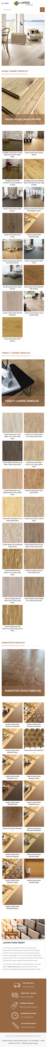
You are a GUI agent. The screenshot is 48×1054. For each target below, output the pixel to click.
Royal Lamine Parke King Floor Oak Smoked (33, 288)
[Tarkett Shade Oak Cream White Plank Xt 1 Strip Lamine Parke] (12, 479)
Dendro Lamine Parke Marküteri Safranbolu (34, 725)
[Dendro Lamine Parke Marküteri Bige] (34, 869)
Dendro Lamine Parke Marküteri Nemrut (12, 908)
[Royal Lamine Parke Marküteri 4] (12, 817)
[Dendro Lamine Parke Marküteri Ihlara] (34, 223)
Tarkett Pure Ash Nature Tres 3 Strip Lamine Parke (12, 520)
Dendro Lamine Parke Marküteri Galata (12, 881)
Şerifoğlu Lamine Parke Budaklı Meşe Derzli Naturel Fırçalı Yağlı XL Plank (34, 183)
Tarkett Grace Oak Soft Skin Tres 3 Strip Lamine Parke (34, 436)
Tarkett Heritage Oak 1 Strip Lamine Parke (34, 492)
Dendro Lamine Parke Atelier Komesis (12, 288)
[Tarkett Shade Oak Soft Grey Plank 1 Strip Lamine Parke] (34, 533)
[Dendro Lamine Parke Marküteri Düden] (34, 764)
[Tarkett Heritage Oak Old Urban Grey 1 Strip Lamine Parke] (12, 587)
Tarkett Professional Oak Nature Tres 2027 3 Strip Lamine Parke (12, 629)
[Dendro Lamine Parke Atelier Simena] (34, 141)
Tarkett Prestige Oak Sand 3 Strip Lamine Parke (34, 572)
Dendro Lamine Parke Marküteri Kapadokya (34, 829)
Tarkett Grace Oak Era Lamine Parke (34, 520)
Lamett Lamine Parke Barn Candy (12, 236)
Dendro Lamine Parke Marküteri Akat (12, 803)
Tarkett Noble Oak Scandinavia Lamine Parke (12, 546)
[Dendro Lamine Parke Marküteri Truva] (12, 764)
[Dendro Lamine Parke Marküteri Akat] (12, 790)
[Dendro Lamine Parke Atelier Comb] (34, 249)
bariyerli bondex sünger (30, 1043)
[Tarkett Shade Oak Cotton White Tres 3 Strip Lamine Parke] (12, 423)
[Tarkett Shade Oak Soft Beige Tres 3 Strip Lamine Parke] (34, 587)
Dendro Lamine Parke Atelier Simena (34, 154)
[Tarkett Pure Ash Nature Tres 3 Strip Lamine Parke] (12, 507)
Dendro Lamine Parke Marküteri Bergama (12, 855)
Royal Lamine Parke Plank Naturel (12, 340)
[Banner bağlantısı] (23, 101)
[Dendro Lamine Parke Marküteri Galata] (12, 869)
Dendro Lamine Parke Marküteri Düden (34, 777)
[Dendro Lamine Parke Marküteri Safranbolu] (34, 712)
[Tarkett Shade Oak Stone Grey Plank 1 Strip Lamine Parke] (12, 451)
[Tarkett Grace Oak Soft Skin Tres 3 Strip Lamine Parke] (34, 423)
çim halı (17, 1043)
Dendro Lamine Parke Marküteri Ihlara (34, 236)
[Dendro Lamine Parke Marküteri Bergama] (12, 843)
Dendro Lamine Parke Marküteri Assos (34, 803)
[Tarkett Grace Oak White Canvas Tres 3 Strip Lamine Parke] (34, 451)
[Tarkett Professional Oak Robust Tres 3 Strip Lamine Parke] (12, 559)
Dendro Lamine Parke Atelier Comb (34, 262)
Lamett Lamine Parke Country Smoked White (33, 314)
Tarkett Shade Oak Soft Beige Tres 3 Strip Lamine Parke (33, 600)
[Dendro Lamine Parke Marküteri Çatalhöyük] (12, 712)
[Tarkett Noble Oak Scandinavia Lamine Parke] (12, 533)
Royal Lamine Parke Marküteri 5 (34, 751)
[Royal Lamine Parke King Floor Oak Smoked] (34, 275)
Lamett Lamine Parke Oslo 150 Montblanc (12, 314)
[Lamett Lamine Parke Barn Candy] (12, 223)
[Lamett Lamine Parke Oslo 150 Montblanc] (12, 301)
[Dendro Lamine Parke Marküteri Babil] (34, 843)
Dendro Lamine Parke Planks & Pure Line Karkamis (12, 262)
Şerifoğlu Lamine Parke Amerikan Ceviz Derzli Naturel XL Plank (12, 183)
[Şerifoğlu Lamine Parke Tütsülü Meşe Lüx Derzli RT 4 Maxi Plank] (12, 141)
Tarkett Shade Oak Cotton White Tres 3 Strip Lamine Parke (12, 437)
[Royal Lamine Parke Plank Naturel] (12, 327)
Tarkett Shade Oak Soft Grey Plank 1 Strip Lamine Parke (34, 546)
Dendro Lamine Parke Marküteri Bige (34, 881)
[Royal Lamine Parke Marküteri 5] (34, 738)
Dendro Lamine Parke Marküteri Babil (34, 855)
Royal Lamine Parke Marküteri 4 (12, 829)
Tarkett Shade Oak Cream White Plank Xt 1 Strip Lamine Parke (12, 493)
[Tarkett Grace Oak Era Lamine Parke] (34, 507)
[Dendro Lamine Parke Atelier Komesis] (12, 275)
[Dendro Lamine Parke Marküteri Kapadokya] (34, 817)
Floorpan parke (7, 1040)
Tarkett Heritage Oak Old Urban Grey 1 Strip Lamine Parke (12, 601)
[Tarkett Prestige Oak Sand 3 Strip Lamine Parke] (34, 559)
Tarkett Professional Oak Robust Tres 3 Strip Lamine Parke (12, 573)
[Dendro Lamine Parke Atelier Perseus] (12, 197)
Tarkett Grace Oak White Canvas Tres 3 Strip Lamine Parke (34, 465)
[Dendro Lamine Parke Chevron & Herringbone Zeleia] (34, 197)
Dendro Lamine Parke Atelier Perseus (12, 210)
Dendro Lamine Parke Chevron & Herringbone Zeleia (34, 210)
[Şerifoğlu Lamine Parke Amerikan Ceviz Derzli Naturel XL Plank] (12, 169)
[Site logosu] (23, 3)
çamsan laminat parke (20, 1040)
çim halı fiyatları (34, 1040)
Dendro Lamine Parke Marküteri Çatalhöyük (12, 725)
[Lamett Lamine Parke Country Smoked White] (34, 301)
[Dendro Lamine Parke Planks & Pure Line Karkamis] (12, 249)
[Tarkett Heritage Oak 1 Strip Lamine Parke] (34, 479)
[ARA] (42, 9)
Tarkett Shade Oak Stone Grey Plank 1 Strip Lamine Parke (12, 464)
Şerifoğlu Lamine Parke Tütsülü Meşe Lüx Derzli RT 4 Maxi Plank (12, 155)
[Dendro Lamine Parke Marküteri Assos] (34, 790)
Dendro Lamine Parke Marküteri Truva (12, 777)
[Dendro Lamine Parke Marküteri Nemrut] (12, 895)
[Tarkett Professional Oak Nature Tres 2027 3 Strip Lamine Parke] (12, 615)
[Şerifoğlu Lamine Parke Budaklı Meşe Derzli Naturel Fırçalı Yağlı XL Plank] (34, 169)
